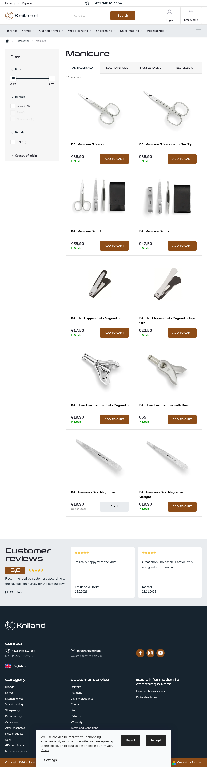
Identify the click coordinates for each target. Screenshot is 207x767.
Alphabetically (82, 67)
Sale (21, 113)
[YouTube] (160, 653)
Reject (130, 740)
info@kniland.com (89, 651)
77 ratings (16, 592)
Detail (114, 507)
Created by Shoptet (189, 762)
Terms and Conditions (84, 728)
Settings (50, 760)
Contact (76, 704)
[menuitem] (12, 31)
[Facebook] (140, 653)
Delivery (10, 3)
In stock (23, 106)
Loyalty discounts (82, 699)
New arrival (25, 119)
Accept (156, 740)
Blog (73, 710)
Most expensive (150, 67)
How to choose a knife (150, 691)
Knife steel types (146, 697)
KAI (21, 142)
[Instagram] (150, 653)
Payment (27, 3)
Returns (76, 716)
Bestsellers (184, 67)
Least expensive (117, 67)
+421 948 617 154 (23, 651)
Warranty (76, 722)
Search (123, 15)
